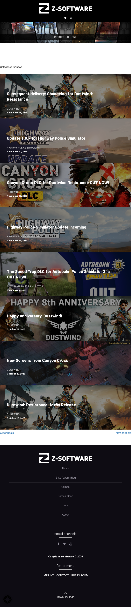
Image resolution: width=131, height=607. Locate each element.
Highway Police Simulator (23, 147)
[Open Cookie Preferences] (7, 602)
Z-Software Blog (65, 477)
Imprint (48, 575)
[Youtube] (71, 18)
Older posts (7, 433)
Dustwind (13, 108)
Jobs (66, 505)
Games (65, 487)
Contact (62, 575)
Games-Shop (65, 496)
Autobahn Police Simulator (25, 286)
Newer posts (123, 433)
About (65, 514)
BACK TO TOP (65, 596)
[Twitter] (65, 18)
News (65, 468)
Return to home (65, 37)
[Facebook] (60, 18)
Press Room (79, 575)
